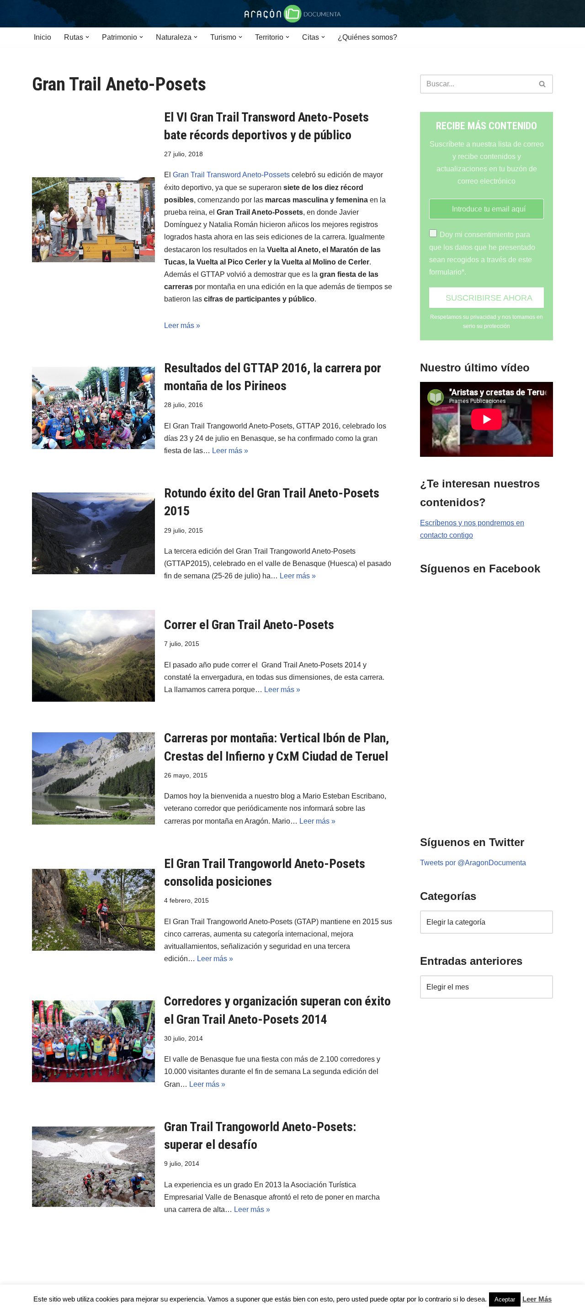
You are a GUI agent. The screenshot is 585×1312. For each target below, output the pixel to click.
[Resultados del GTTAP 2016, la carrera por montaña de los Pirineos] (93, 408)
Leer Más (537, 1299)
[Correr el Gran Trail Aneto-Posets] (93, 656)
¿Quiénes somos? (367, 37)
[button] (87, 37)
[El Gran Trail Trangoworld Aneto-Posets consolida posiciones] (93, 910)
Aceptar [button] (505, 1299)
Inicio (42, 37)
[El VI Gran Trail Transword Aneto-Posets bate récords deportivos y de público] (93, 219)
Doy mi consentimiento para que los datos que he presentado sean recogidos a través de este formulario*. (482, 253)
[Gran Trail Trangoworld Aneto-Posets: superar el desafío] (93, 1167)
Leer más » (182, 325)
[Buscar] (542, 84)
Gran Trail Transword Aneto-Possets (231, 175)
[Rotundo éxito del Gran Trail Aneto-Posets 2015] (93, 533)
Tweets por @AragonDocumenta (473, 863)
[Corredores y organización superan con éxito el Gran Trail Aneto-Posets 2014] (93, 1041)
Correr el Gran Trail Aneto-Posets (249, 624)
